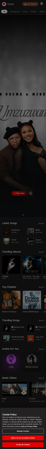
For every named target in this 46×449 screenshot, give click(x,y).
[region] (23, 428)
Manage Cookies (23, 431)
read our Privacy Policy (29, 426)
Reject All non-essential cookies (23, 438)
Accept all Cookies (23, 444)
